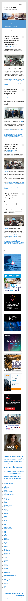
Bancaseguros (6, 487)
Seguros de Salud (7, 478)
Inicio (5, 21)
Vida (4, 587)
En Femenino (12, 23)
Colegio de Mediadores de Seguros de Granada (14, 80)
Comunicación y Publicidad (9, 494)
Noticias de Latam (17, 21)
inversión (12, 464)
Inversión (5, 542)
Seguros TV (10, 21)
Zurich (20, 478)
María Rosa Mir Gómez (16, 136)
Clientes (5, 490)
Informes (5, 535)
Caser (15, 459)
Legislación (6, 546)
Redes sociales (7, 572)
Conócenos (6, 23)
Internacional (6, 539)
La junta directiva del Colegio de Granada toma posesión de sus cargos (11, 93)
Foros (5, 523)
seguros (18, 83)
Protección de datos (8, 567)
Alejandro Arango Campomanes (14, 237)
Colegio (6, 68)
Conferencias (6, 495)
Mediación (15, 79)
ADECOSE (21, 456)
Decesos (5, 501)
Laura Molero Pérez (16, 135)
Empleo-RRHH (6, 510)
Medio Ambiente (7, 550)
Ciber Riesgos (6, 488)
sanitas (19, 473)
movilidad (20, 467)
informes (17, 463)
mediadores (9, 187)
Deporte (5, 502)
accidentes (6, 237)
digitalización (9, 461)
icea (14, 463)
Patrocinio (19, 471)
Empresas (6, 512)
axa (13, 459)
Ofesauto (9, 243)
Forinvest (5, 520)
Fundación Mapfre (7, 463)
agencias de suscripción (8, 483)
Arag (9, 459)
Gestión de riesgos (7, 527)
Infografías (6, 534)
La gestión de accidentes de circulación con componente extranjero (14, 242)
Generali (11, 463)
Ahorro (5, 484)
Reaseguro (6, 571)
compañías (20, 459)
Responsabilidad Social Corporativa (11, 573)
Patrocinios (6, 558)
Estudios (5, 516)
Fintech (5, 519)
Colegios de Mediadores (8, 491)
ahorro (5, 459)
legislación (15, 464)
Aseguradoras (6, 486)
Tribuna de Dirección (7, 26)
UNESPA (17, 478)
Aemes (18, 129)
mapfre (19, 465)
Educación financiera (8, 506)
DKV (13, 461)
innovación (6, 536)
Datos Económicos (7, 499)
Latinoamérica (6, 545)
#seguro (7, 456)
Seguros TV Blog (10, 7)
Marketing (6, 547)
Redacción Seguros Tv (8, 99)
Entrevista (6, 513)
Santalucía (6, 476)
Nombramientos (7, 553)
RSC (13, 473)
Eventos (5, 517)
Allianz (7, 459)
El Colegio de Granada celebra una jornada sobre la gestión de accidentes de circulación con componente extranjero (11, 199)
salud (15, 473)
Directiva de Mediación (8, 505)
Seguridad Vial (10, 476)
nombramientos (14, 469)
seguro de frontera (15, 243)
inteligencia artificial (7, 464)
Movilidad (6, 552)
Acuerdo (12, 456)
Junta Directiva (10, 135)
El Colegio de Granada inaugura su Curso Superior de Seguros (11, 146)
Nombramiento (7, 469)
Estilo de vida (6, 515)
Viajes (5, 586)
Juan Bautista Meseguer (8, 83)
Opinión (5, 557)
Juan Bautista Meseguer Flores (9, 134)
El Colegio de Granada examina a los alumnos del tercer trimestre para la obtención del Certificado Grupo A (11, 40)
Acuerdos (16, 456)
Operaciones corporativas (9, 556)
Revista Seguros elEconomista (10, 575)
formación (9, 82)
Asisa (11, 459)
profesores (14, 187)
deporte (5, 461)
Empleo (5, 509)
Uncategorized (6, 584)
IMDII (5, 532)
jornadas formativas (20, 240)
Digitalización (6, 504)
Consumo (5, 497)
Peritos (5, 561)
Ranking (5, 569)
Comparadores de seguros (9, 493)
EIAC (5, 508)
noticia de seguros (11, 471)
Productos (6, 565)
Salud (5, 578)
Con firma (15, 26)
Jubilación (6, 543)
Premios (5, 473)
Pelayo (22, 471)
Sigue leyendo (19, 77)
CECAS (21, 129)
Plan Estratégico (7, 562)
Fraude (5, 524)
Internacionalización (8, 541)
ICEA (5, 531)
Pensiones (6, 560)
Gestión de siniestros (8, 528)
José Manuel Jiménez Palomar (17, 82)
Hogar (5, 530)
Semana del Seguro (8, 582)
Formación (10, 79)
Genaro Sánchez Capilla (13, 132)
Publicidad (6, 568)
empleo (15, 461)
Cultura (5, 498)
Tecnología (13, 478)
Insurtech (20, 463)
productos (9, 473)
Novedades (6, 554)
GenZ (5, 525)
